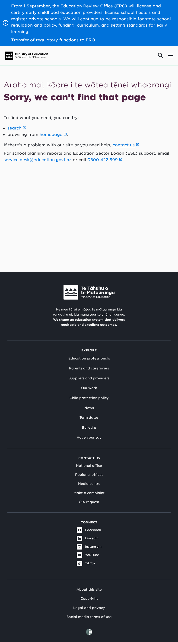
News (89, 408)
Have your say (89, 437)
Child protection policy (89, 398)
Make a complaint (89, 493)
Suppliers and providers (89, 378)
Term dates (89, 417)
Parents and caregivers (89, 368)
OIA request (89, 502)
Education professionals (89, 358)
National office (89, 465)
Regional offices (89, 474)
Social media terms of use (89, 617)
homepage (51, 134)
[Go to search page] (160, 55)
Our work (89, 388)
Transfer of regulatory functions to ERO (53, 39)
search (14, 128)
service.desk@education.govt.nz (37, 159)
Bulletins (89, 427)
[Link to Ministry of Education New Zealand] (89, 292)
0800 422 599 (102, 159)
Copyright (89, 598)
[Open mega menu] (170, 55)
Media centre (89, 483)
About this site (89, 589)
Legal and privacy (89, 608)
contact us (124, 144)
